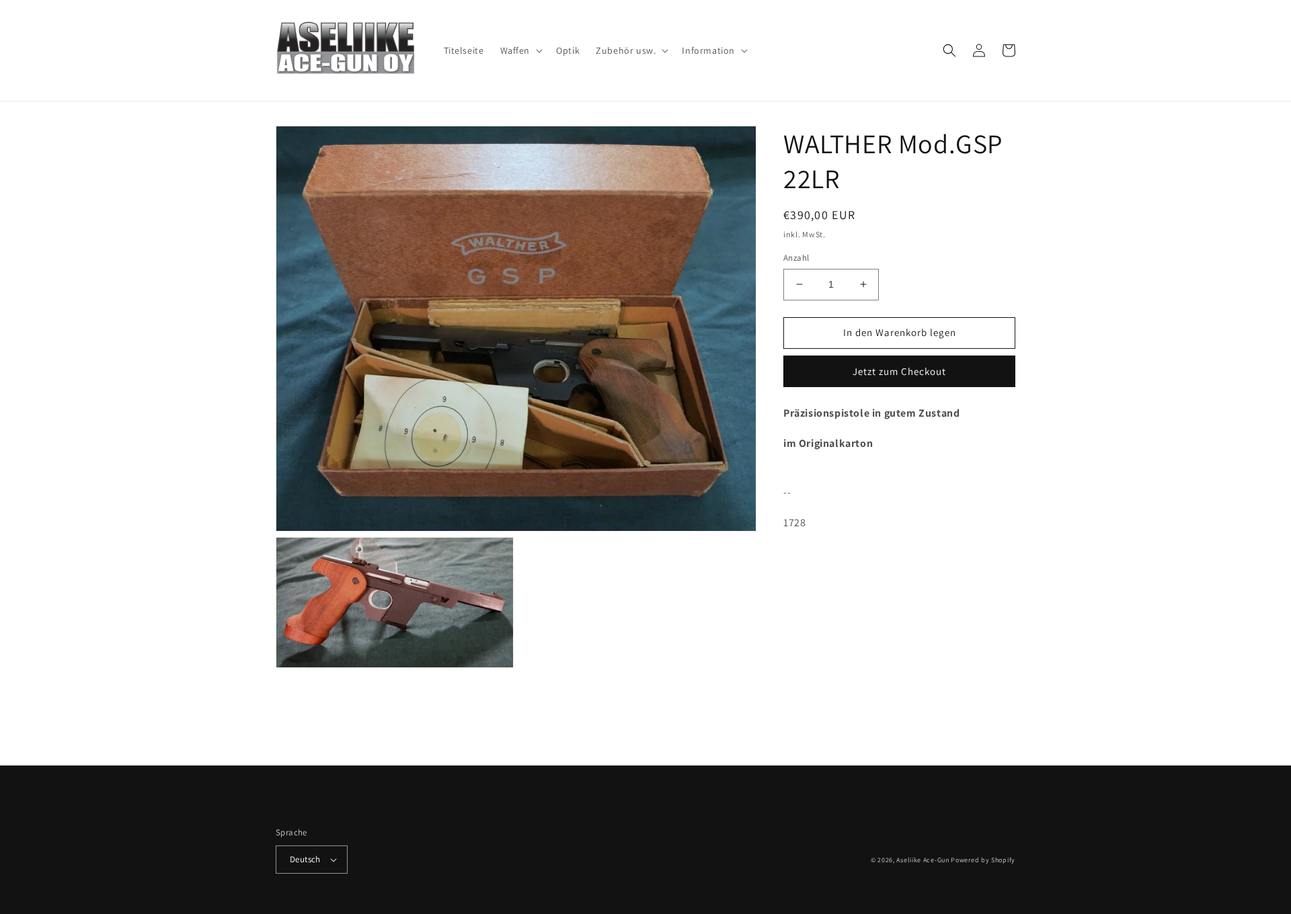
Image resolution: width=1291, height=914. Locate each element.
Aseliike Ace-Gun (922, 860)
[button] (520, 50)
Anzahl (796, 257)
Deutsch (305, 859)
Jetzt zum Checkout (899, 371)
